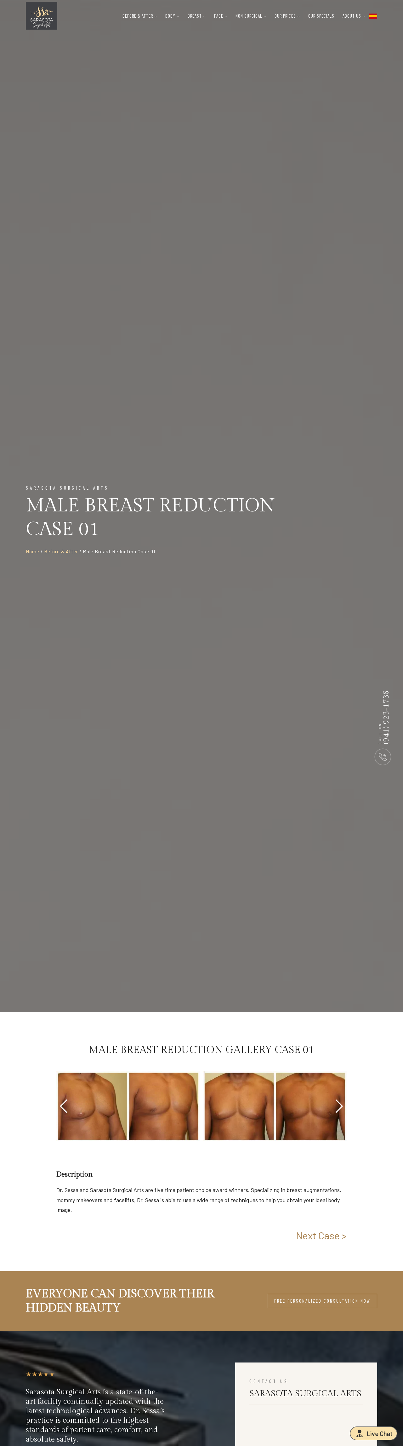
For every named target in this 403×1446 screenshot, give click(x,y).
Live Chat (379, 1433)
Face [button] (219, 16)
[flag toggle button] (373, 16)
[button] (339, 1106)
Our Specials (321, 16)
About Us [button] (352, 16)
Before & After (61, 551)
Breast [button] (195, 16)
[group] (128, 1106)
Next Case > (321, 1235)
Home (32, 551)
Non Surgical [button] (250, 16)
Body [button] (171, 16)
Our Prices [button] (286, 16)
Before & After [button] (138, 16)
